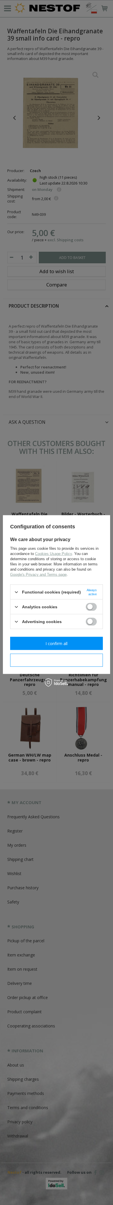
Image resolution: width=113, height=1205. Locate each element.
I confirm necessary (56, 660)
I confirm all (56, 643)
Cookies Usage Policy (53, 554)
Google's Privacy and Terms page (38, 574)
